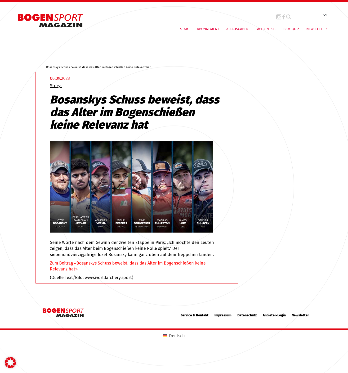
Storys (56, 85)
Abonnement (208, 29)
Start (185, 29)
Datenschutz (247, 315)
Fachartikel (266, 29)
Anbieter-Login (274, 315)
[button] (10, 362)
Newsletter (316, 29)
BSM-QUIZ (291, 29)
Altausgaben (237, 29)
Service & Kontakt (195, 315)
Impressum (223, 315)
